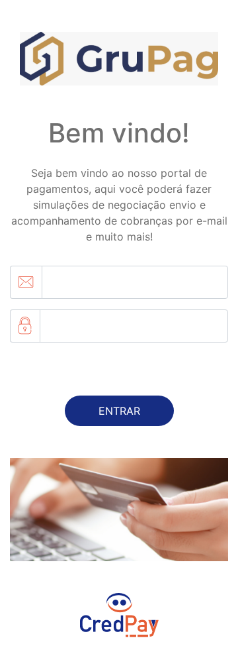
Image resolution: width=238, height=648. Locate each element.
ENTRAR (119, 410)
